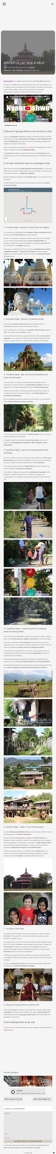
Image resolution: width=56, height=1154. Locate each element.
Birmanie (32, 67)
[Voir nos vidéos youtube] (54, 1153)
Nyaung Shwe (8, 81)
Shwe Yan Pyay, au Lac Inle (13, 1099)
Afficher (14, 125)
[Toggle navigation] (52, 4)
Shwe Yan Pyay (29, 150)
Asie (13, 70)
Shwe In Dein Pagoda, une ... (42, 1099)
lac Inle (40, 81)
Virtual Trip (7, 70)
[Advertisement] (28, 18)
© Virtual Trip (28, 1153)
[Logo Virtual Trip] (4, 4)
